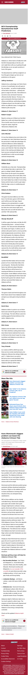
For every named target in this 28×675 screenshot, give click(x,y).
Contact (3, 648)
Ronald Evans (6, 446)
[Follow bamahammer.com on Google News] (24, 372)
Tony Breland (6, 33)
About (3, 645)
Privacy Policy (5, 653)
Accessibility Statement (8, 659)
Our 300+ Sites (21, 648)
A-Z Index (20, 659)
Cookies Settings (6, 661)
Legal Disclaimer (22, 656)
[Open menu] (2, 2)
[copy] (10, 36)
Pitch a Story (20, 651)
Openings (20, 645)
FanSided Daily (5, 651)
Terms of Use (21, 653)
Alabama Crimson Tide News (12, 421)
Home (2, 421)
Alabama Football (10, 634)
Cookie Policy (5, 656)
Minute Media (8, 665)
